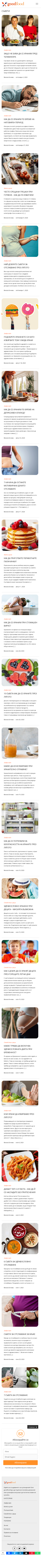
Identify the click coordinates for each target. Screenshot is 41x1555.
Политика (7, 1536)
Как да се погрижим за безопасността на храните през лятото (20, 844)
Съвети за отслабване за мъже (19, 1334)
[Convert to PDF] (32, 1553)
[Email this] (26, 1553)
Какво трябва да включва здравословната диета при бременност (18, 1049)
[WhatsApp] (37, 1553)
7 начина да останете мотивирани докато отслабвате (15, 485)
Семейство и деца (10, 1514)
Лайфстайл (7, 50)
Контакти (7, 1529)
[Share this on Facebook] (9, 1553)
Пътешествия (8, 1510)
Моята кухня (8, 188)
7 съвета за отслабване (16, 1395)
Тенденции (7, 1517)
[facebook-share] (14, 1548)
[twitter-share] (19, 1548)
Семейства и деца (10, 903)
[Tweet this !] (14, 1553)
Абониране (21, 1462)
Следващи (32, 1427)
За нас (6, 1525)
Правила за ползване (11, 1532)
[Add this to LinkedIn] (20, 1553)
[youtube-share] (24, 1548)
